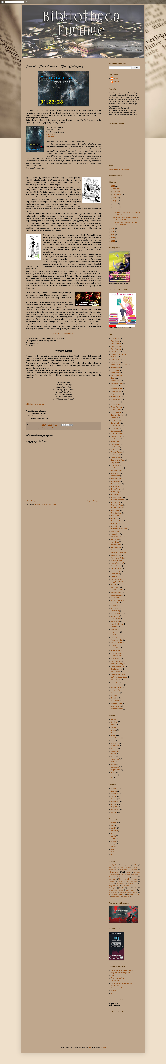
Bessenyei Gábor (117, 383)
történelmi (114, 775)
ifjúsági (113, 735)
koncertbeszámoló (131, 881)
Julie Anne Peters (117, 521)
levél (135, 886)
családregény (126, 874)
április (115, 204)
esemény (112, 879)
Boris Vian (114, 386)
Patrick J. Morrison (117, 643)
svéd (112, 852)
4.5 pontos (114, 807)
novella (113, 754)
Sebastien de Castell (118, 674)
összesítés (125, 896)
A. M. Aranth (115, 338)
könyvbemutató (132, 883)
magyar (113, 844)
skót (112, 849)
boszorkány (136, 872)
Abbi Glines (115, 341)
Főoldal (62, 501)
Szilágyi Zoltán (116, 688)
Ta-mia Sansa (116, 695)
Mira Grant (114, 608)
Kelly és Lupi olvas (117, 988)
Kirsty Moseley (116, 555)
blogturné (48, 428)
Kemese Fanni (116, 545)
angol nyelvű (119, 867)
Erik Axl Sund (115, 439)
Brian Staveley (116, 391)
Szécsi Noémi (116, 690)
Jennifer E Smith (116, 497)
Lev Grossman (116, 571)
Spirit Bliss (114, 682)
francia (113, 836)
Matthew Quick (116, 592)
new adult (114, 751)
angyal (128, 867)
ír (111, 855)
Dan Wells (114, 418)
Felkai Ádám (115, 447)
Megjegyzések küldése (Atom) (46, 505)
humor (136, 879)
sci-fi (112, 762)
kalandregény (116, 738)
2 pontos (114, 796)
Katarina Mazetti (116, 537)
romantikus (71, 428)
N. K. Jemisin (115, 619)
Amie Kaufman (116, 349)
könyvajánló (120, 883)
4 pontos (114, 804)
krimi (112, 740)
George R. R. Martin (118, 460)
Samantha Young (117, 664)
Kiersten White (116, 547)
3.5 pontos (114, 801)
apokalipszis (112, 869)
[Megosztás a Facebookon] (69, 425)
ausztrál (113, 828)
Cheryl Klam (115, 404)
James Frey (115, 492)
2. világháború (126, 865)
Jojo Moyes (115, 518)
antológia (114, 719)
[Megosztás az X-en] (67, 425)
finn (112, 833)
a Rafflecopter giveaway (35, 404)
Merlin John (115, 603)
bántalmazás (115, 874)
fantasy (65, 428)
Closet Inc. (114, 975)
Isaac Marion (115, 476)
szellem (135, 888)
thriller (113, 772)
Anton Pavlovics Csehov (119, 365)
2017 (113, 229)
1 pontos (114, 791)
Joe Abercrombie (117, 508)
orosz (113, 847)
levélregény (115, 746)
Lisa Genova (115, 574)
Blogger (104, 1047)
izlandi (113, 839)
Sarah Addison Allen (118, 666)
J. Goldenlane (116, 479)
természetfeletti (125, 892)
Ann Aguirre (115, 359)
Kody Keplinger (116, 561)
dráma (113, 725)
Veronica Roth (116, 706)
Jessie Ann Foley (117, 505)
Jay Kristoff (115, 494)
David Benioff (115, 423)
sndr (90, 1047)
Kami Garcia (115, 531)
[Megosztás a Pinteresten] (72, 425)
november (117, 192)
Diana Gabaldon (117, 434)
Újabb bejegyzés (33, 501)
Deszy (115, 78)
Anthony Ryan (116, 362)
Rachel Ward (115, 648)
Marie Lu (114, 584)
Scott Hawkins (116, 672)
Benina (113, 378)
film (112, 733)
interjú (120, 881)
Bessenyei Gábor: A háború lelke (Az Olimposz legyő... (126, 218)
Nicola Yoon (115, 632)
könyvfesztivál (113, 886)
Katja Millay (115, 539)
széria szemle (131, 890)
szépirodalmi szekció (116, 890)
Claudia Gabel (116, 410)
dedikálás (135, 874)
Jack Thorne (115, 486)
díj (117, 877)
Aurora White (115, 367)
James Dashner (116, 489)
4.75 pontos (115, 809)
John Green (115, 510)
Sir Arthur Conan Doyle (119, 677)
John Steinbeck (116, 513)
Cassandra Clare (57, 428)
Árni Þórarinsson (117, 709)
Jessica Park (115, 502)
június (115, 198)
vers (112, 778)
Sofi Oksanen (115, 680)
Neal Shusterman (117, 624)
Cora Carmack (116, 412)
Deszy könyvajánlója (118, 978)
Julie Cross (115, 524)
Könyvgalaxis (115, 990)
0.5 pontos (114, 788)
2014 (113, 238)
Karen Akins (115, 534)
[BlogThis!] (64, 425)
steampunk (115, 767)
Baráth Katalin (116, 373)
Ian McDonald (116, 471)
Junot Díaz (114, 526)
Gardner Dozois (116, 452)
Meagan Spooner (117, 595)
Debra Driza (115, 428)
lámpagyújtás (113, 888)
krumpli (111, 883)
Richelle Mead (116, 656)
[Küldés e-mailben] (62, 425)
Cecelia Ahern (116, 402)
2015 (113, 235)
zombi (138, 894)
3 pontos (114, 799)
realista (113, 756)
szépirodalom (115, 770)
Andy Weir (114, 357)
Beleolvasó (50, 137)
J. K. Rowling (115, 481)
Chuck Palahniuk (117, 407)
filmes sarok (124, 879)
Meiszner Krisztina (117, 600)
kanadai (114, 841)
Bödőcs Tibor (115, 397)
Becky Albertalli (116, 375)
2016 (113, 232)
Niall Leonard (115, 629)
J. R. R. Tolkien (116, 484)
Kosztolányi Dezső (117, 563)
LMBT (135, 865)
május (115, 201)
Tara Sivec (114, 698)
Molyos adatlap (51, 134)
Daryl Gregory (116, 420)
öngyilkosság (115, 896)
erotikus (113, 727)
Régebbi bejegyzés (94, 501)
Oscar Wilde (115, 637)
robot (128, 888)
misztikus (114, 749)
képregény (114, 743)
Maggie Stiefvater (117, 582)
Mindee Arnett (116, 606)
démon (111, 877)
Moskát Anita (115, 616)
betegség (134, 869)
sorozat (113, 764)
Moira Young (115, 611)
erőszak (134, 877)
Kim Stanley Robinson (119, 553)
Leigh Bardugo (116, 568)
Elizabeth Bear (116, 436)
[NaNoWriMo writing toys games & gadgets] (124, 326)
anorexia (135, 867)
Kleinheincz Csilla (117, 558)
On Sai (113, 635)
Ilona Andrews (116, 473)
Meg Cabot (115, 597)
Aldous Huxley (116, 344)
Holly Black (115, 465)
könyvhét (126, 886)
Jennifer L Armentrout (118, 500)
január (115, 210)
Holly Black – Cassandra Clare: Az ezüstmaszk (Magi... (125, 223)
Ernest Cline (115, 441)
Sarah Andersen (116, 669)
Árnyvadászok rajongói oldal (121, 973)
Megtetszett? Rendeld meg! (63, 333)
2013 (113, 241)
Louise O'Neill (116, 579)
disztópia (114, 722)
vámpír (135, 892)
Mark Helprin (115, 587)
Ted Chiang (115, 701)
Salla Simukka (116, 661)
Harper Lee (115, 463)
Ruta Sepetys (115, 658)
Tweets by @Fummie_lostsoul (119, 169)
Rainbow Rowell (117, 650)
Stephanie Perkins (117, 685)
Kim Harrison (115, 550)
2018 (113, 186)
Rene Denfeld (116, 653)
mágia (121, 888)
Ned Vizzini (115, 627)
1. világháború (113, 865)
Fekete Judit (115, 444)
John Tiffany (115, 515)
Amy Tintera (115, 352)
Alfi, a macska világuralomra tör (122, 970)
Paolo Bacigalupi (117, 640)
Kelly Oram (115, 542)
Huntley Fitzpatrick (117, 468)
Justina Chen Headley (119, 529)
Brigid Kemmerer (117, 394)
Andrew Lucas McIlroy (118, 354)
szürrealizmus (113, 892)
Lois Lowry (115, 576)
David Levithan (116, 426)
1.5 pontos (114, 794)
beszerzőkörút (123, 869)
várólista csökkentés (116, 894)
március (116, 207)
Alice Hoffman (116, 346)
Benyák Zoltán (116, 381)
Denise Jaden (116, 431)
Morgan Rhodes (116, 613)
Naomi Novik (115, 621)
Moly (112, 993)
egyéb (124, 877)
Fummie (116, 82)
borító (128, 872)
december (117, 189)
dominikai (114, 831)
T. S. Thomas (115, 693)
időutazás (112, 881)
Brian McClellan (116, 389)
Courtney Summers (118, 415)
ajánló (111, 867)
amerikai (41, 428)
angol (113, 825)
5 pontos (35, 428)
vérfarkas (130, 894)
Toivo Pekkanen (116, 703)
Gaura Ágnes (115, 455)
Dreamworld (115, 981)
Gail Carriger (115, 449)
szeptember (117, 195)
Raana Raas (115, 645)
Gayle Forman (116, 457)
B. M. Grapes (115, 370)
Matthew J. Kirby (116, 590)
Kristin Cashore (116, 566)
